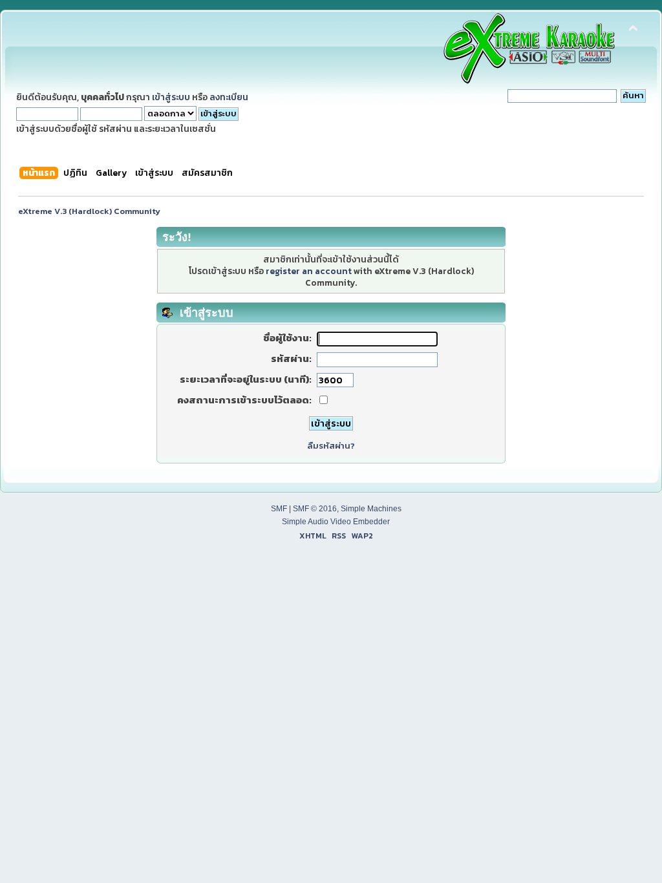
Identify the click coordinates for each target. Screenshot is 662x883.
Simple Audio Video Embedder (336, 521)
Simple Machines (371, 508)
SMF (279, 508)
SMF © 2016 (315, 508)
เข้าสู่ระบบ (171, 96)
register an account (309, 270)
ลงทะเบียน (228, 96)
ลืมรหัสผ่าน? (331, 446)
